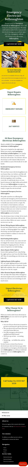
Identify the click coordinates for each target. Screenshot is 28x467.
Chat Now (23, 464)
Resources (6, 412)
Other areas (6, 415)
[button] (14, 412)
